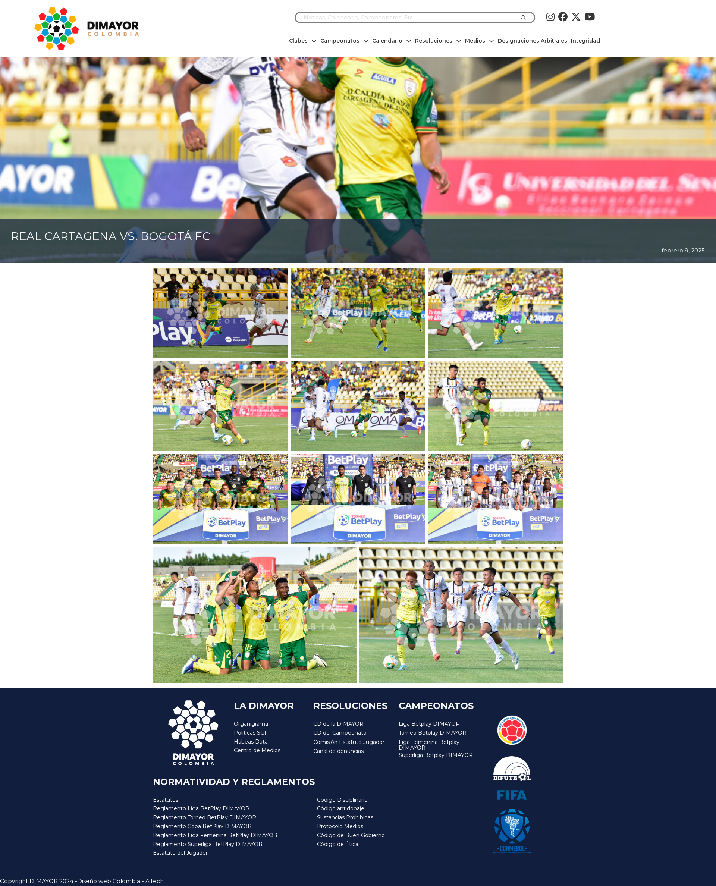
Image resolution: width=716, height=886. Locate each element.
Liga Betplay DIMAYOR (429, 723)
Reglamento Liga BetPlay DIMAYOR (201, 808)
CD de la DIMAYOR (338, 723)
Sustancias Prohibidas (345, 817)
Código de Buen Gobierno (351, 835)
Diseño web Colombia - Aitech (120, 881)
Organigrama (251, 723)
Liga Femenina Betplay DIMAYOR (429, 745)
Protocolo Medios (340, 826)
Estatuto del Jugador (180, 852)
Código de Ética (337, 844)
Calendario (387, 40)
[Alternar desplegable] (314, 41)
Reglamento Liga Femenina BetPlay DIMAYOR (215, 835)
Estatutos (165, 800)
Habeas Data (251, 741)
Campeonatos (339, 40)
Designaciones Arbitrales (532, 40)
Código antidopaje (340, 808)
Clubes (298, 40)
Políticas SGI (250, 732)
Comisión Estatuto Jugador (348, 742)
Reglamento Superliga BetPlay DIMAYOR (208, 844)
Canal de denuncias (338, 751)
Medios (475, 40)
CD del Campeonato (340, 732)
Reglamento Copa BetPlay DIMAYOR (202, 826)
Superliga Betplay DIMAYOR (436, 755)
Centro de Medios (257, 750)
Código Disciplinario (342, 800)
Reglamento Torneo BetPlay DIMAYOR (204, 817)
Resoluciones (433, 40)
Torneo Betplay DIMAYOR (433, 732)
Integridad (585, 40)
